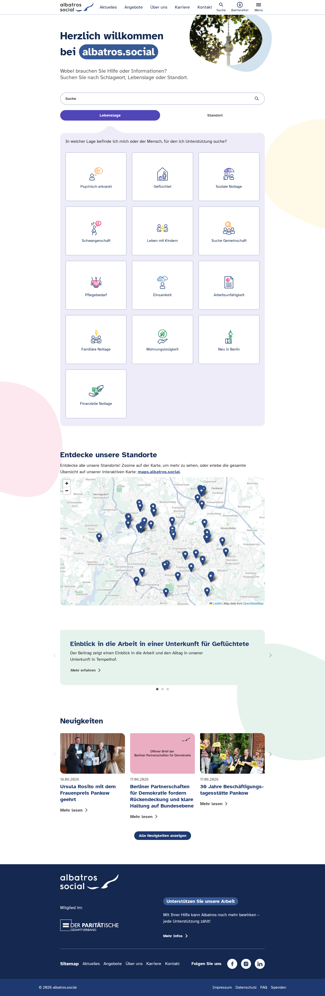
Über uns (158, 7)
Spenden (278, 987)
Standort (215, 115)
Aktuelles (108, 7)
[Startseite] (77, 6)
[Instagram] (246, 964)
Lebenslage (110, 115)
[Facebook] (232, 964)
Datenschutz (246, 987)
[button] (157, 689)
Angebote (133, 7)
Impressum (222, 987)
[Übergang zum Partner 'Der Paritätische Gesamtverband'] (89, 925)
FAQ (263, 987)
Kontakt (204, 7)
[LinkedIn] (260, 964)
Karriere (182, 7)
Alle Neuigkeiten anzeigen (162, 835)
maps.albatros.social (159, 471)
